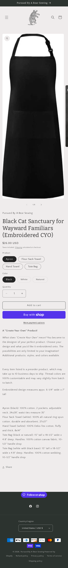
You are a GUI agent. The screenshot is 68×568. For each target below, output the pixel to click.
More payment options (34, 323)
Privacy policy (37, 556)
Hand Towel (12, 266)
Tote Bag (33, 266)
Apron (9, 259)
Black (9, 279)
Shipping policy (35, 561)
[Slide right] (41, 204)
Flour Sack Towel (31, 259)
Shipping (18, 247)
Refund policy (22, 556)
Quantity (6, 287)
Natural (42, 280)
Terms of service (54, 556)
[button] (6, 17)
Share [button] (9, 467)
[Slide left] (26, 204)
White (26, 280)
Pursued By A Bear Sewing (32, 552)
